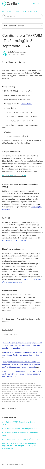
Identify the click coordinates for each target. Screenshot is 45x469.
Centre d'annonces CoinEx (11, 11)
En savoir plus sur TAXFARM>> (14, 176)
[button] (18, 3)
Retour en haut (8, 408)
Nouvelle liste (34, 11)
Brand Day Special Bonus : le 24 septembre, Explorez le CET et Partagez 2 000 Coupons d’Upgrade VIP (19, 445)
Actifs (25, 11)
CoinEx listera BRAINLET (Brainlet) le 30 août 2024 (22, 429)
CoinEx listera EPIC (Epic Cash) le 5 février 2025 (21, 439)
